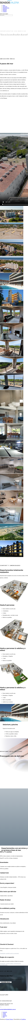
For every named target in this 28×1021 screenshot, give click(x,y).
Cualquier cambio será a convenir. (9, 953)
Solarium (5, 10)
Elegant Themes (9, 1019)
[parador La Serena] (11, 539)
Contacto (5, 11)
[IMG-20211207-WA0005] (11, 473)
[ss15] (11, 439)
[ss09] (11, 456)
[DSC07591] (11, 506)
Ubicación (5, 6)
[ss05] (11, 272)
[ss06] (11, 255)
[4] (11, 238)
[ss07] (11, 222)
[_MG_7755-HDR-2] (11, 523)
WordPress (23, 1019)
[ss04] (11, 372)
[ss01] (11, 322)
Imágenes (5, 9)
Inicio (4, 5)
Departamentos (6, 7)
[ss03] (11, 355)
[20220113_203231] (11, 305)
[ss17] (11, 406)
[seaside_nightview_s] (11, 556)
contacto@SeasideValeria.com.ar (8, 1009)
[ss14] (11, 422)
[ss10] (11, 389)
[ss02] (11, 339)
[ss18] (11, 289)
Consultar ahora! (5, 982)
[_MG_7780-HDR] (11, 489)
